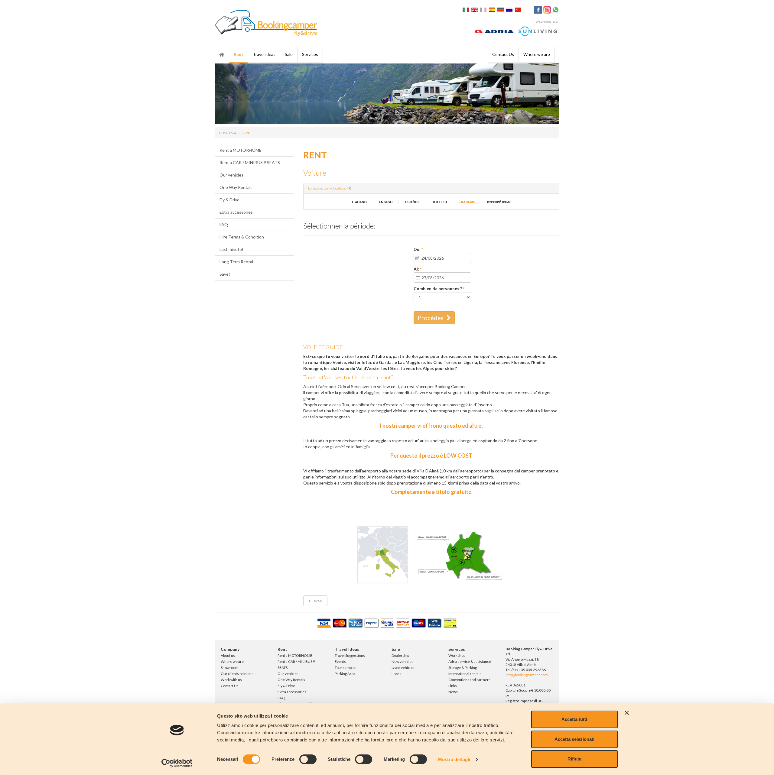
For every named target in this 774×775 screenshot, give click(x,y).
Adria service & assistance (469, 661)
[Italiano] (466, 9)
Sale (289, 54)
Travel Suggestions (350, 655)
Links (452, 685)
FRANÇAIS (467, 202)
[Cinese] (519, 9)
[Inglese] (475, 9)
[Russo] (510, 9)
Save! (225, 274)
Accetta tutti (574, 719)
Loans (396, 673)
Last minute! (231, 249)
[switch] (308, 759)
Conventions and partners (469, 679)
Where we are (536, 54)
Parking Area (345, 673)
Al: (417, 269)
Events (340, 661)
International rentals (464, 673)
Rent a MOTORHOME (241, 150)
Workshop (456, 655)
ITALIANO (359, 202)
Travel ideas (264, 54)
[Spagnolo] (493, 9)
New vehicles (402, 661)
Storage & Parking (462, 667)
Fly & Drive (229, 199)
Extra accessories (236, 212)
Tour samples (345, 667)
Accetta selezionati (574, 739)
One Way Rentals (236, 187)
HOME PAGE (228, 133)
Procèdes (431, 317)
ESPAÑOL (412, 202)
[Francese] (484, 9)
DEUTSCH (439, 202)
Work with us (231, 679)
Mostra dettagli (454, 759)
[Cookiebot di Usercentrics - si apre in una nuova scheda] (177, 763)
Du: (418, 249)
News (453, 691)
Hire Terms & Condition (242, 236)
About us (228, 655)
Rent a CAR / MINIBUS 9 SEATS (250, 162)
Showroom (230, 667)
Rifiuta (574, 758)
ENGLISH (385, 202)
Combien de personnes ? (439, 288)
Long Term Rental (236, 261)
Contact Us (503, 54)
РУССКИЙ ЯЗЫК (499, 202)
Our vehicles (231, 174)
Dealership (400, 655)
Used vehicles (403, 667)
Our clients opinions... (238, 673)
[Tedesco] (501, 9)
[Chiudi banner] (627, 713)
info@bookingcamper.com (527, 675)
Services (310, 54)
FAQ (224, 224)
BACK (318, 600)
